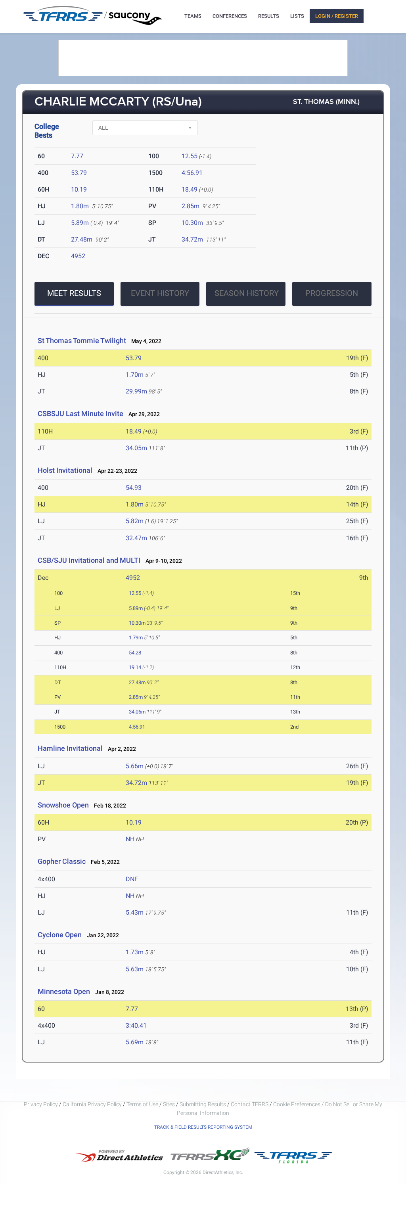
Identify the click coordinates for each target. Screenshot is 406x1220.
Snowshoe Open (63, 805)
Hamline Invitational (70, 748)
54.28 (135, 653)
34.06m (137, 712)
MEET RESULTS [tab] (74, 293)
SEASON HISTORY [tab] (246, 293)
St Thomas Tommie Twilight (82, 340)
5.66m (135, 766)
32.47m (136, 538)
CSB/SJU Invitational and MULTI (89, 560)
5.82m (135, 521)
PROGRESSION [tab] (331, 293)
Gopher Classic (62, 861)
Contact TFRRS (250, 1104)
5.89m (80, 222)
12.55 (189, 156)
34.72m (192, 239)
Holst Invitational (65, 470)
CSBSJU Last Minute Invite (80, 413)
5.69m (135, 1042)
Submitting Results (203, 1104)
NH (130, 839)
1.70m (135, 374)
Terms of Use (142, 1104)
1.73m (135, 952)
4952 (78, 256)
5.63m (135, 969)
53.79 (79, 172)
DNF (132, 879)
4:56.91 (192, 172)
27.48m (81, 239)
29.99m (136, 391)
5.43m (135, 912)
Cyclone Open (60, 934)
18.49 (189, 189)
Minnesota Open (64, 991)
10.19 (79, 189)
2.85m (190, 206)
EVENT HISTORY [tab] (160, 293)
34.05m (136, 448)
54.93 (134, 487)
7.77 (77, 156)
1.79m (136, 638)
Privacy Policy (41, 1104)
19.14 (135, 667)
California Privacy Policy (92, 1104)
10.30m (192, 222)
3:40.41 (136, 1025)
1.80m (80, 206)
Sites (169, 1104)
